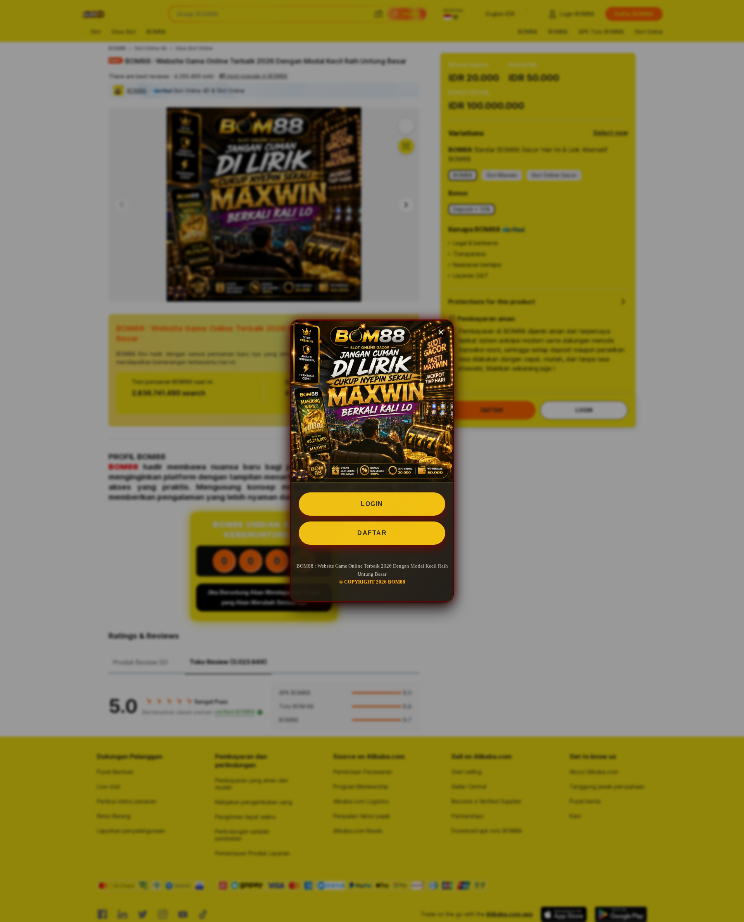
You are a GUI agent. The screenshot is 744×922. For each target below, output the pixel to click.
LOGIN (372, 504)
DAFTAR (372, 533)
